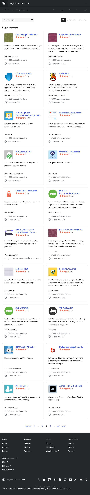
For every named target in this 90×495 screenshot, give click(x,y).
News (4, 443)
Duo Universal (21, 308)
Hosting (5, 447)
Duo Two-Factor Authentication (69, 192)
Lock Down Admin (67, 269)
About (4, 439)
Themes (27, 443)
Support (49, 443)
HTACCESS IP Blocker (25, 347)
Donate (72, 447)
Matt (5, 462)
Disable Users (21, 386)
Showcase (28, 439)
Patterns (27, 451)
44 (58, 426)
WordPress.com (9, 458)
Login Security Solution (70, 35)
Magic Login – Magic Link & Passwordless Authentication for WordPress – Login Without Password (28, 231)
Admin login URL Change (70, 386)
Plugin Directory (8, 10)
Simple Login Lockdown (26, 35)
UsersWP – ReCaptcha (69, 152)
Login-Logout (21, 269)
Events (71, 443)
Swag (71, 451)
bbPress (6, 466)
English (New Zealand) (16, 480)
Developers (50, 447)
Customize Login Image (70, 113)
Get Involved (73, 439)
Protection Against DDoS (71, 230)
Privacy (5, 451)
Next (63, 426)
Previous (28, 426)
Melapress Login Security (71, 347)
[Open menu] (86, 3)
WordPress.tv (52, 451)
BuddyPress (8, 470)
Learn (48, 439)
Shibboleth (64, 73)
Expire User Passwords (26, 191)
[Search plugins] (32, 20)
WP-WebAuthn (66, 308)
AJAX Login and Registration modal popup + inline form (28, 114)
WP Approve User (23, 152)
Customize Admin (23, 73)
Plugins (27, 447)
